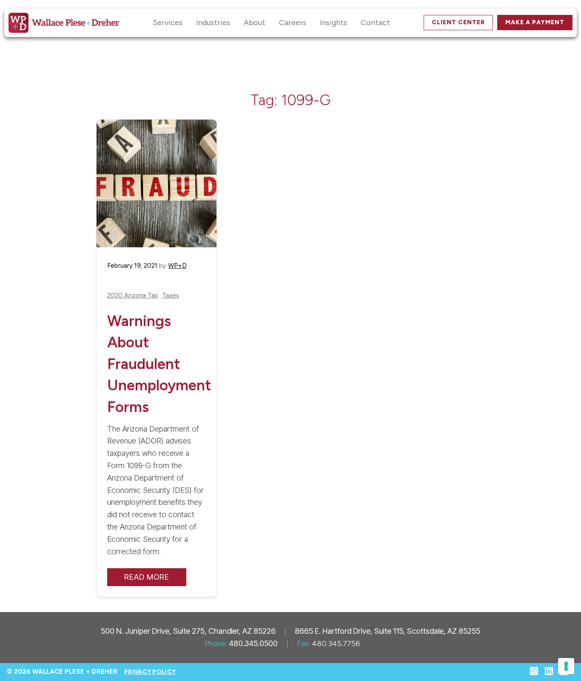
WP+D (177, 265)
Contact (375, 22)
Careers (292, 22)
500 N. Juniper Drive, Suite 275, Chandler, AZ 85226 (188, 631)
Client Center (458, 22)
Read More (146, 576)
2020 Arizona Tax (132, 295)
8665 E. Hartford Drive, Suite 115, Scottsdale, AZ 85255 (387, 631)
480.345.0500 (253, 643)
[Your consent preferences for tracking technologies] (566, 666)
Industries (213, 22)
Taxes (170, 295)
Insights (333, 22)
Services (167, 22)
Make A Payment (534, 22)
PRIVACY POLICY (150, 671)
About (254, 22)
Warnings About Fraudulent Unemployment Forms (159, 364)
